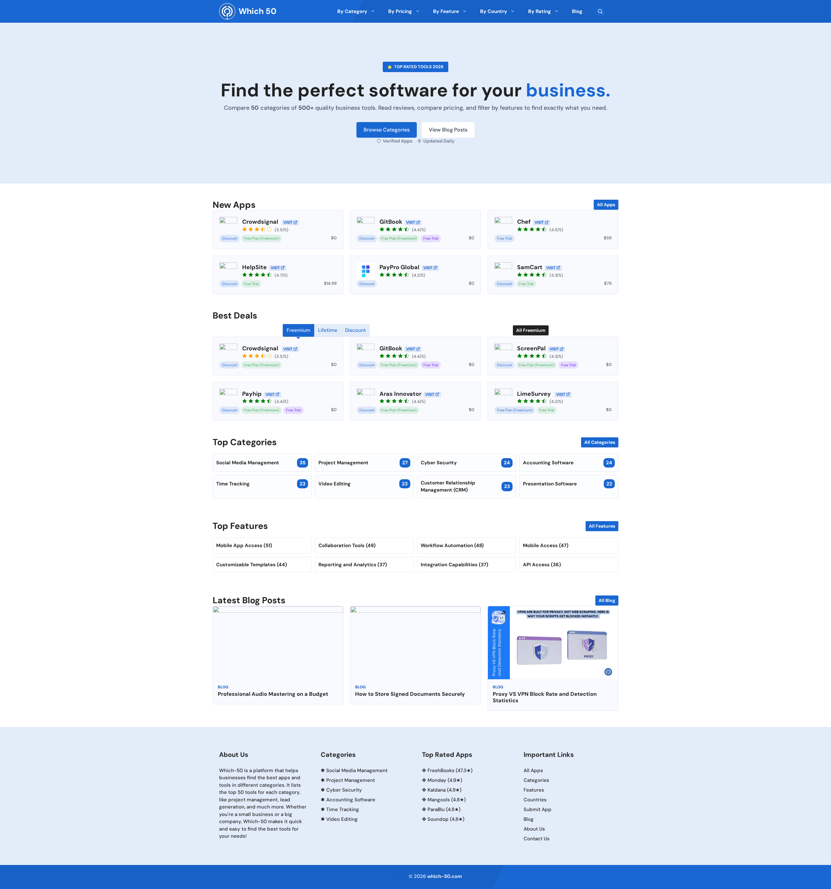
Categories (536, 780)
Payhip (252, 394)
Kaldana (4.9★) (445, 790)
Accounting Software (567, 462)
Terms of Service (389, 875)
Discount (229, 238)
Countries (535, 799)
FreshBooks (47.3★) (450, 770)
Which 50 (258, 11)
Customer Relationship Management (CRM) (465, 487)
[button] (600, 11)
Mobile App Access (244, 545)
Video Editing (363, 484)
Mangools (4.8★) (447, 799)
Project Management (363, 462)
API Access (542, 564)
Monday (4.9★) (445, 780)
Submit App (538, 809)
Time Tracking (260, 484)
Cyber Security (465, 462)
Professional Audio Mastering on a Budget (273, 694)
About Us (534, 829)
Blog (223, 687)
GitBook (390, 222)
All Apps (606, 204)
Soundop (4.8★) (446, 819)
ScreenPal (531, 348)
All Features (602, 526)
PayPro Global (399, 267)
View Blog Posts (448, 129)
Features (534, 790)
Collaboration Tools (347, 545)
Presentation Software (567, 484)
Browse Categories (387, 129)
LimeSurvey (534, 394)
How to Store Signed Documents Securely (410, 694)
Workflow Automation (452, 545)
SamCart (529, 267)
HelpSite (254, 267)
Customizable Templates (251, 564)
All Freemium (530, 330)
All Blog (607, 600)
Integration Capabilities (454, 564)
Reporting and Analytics (352, 564)
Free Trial (430, 238)
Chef (524, 222)
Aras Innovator (400, 394)
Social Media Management (260, 462)
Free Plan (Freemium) (261, 238)
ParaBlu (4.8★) (444, 809)
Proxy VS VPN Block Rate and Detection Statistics (545, 697)
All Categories (599, 442)
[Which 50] (227, 11)
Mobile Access (545, 545)
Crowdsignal (260, 222)
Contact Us (537, 838)
